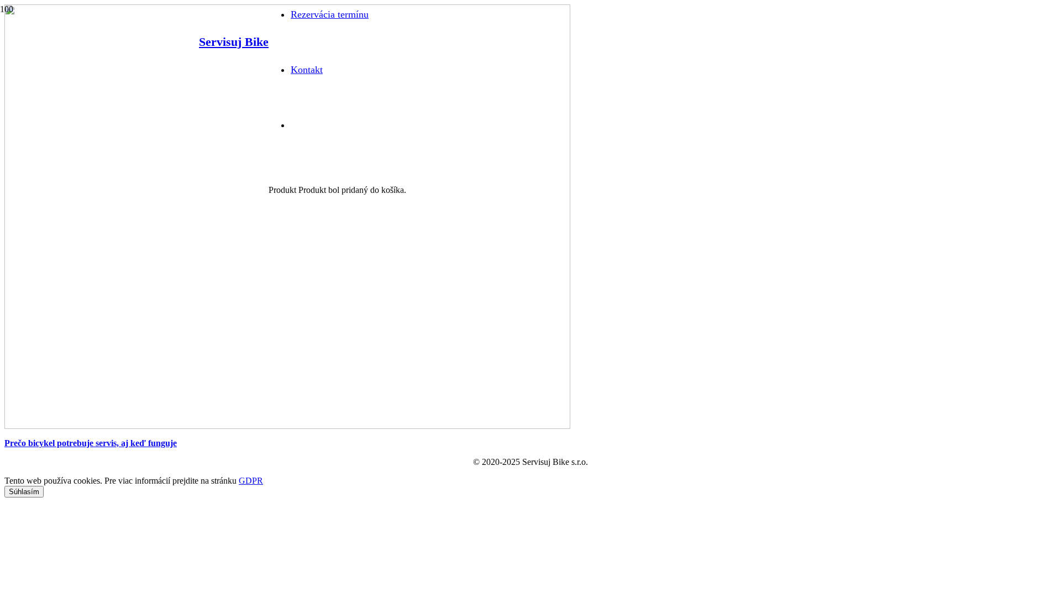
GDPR (251, 480)
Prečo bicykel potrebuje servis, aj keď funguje (90, 443)
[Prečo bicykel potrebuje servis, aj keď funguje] (287, 426)
